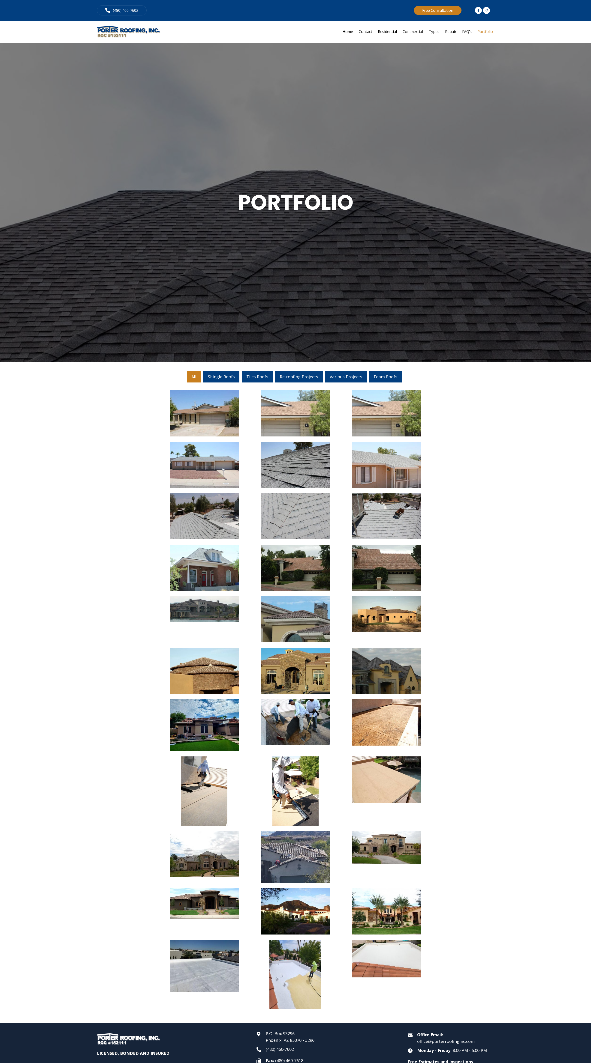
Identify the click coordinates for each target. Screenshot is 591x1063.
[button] (122, 10)
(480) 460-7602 (280, 1049)
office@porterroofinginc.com (446, 1041)
